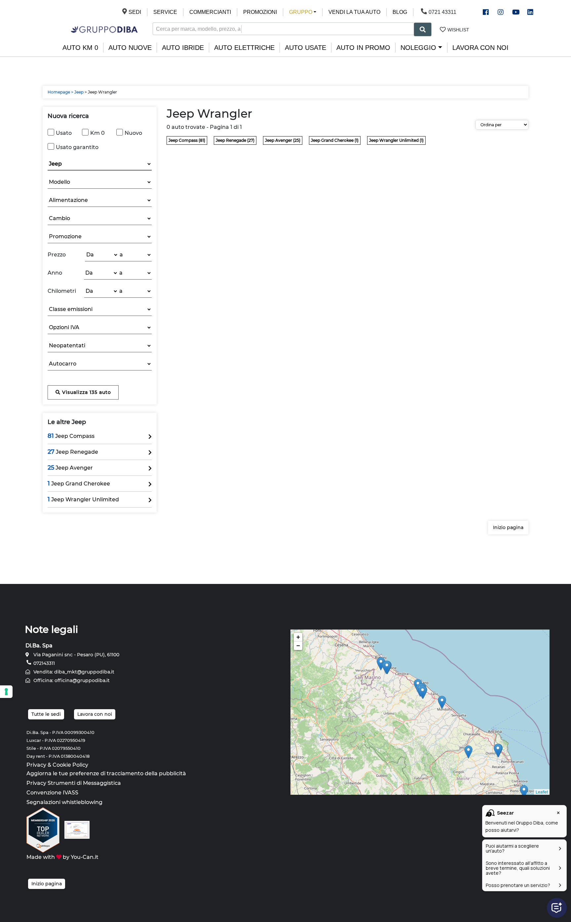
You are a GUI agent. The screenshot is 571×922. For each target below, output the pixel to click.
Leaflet (542, 791)
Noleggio (418, 47)
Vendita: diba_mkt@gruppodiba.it (73, 672)
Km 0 (97, 133)
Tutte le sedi (46, 714)
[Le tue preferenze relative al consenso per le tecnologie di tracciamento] (6, 691)
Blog (400, 12)
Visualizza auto (85, 392)
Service (165, 12)
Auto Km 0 (80, 47)
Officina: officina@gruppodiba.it (71, 680)
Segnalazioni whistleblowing (64, 802)
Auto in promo (363, 47)
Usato (64, 133)
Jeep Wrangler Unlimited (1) (396, 140)
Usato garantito (77, 147)
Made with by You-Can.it (62, 857)
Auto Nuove (130, 47)
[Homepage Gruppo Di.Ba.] (104, 29)
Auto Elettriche (244, 47)
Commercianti (210, 12)
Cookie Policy (70, 765)
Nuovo (133, 133)
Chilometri (62, 291)
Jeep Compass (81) (187, 140)
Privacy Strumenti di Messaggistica (73, 783)
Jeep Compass (71, 436)
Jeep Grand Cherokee (79, 483)
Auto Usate (305, 47)
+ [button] (298, 637)
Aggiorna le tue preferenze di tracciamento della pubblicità (106, 773)
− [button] (298, 645)
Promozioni (260, 12)
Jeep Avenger (70, 467)
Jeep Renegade (73, 451)
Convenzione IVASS (52, 792)
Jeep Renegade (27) (235, 140)
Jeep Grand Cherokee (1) (335, 140)
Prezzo (57, 254)
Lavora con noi (480, 47)
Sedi (135, 12)
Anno (55, 273)
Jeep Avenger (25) (282, 140)
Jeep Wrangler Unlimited (83, 499)
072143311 (43, 663)
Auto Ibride (183, 47)
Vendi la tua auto (354, 12)
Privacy (36, 765)
